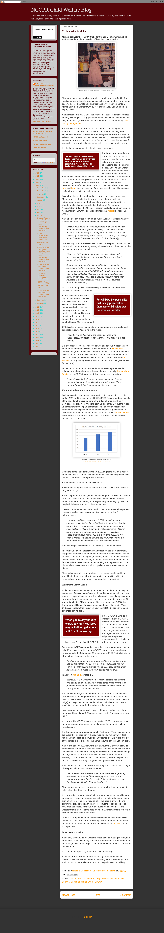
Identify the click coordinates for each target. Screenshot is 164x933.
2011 (37, 331)
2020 (37, 310)
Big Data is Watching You (42, 144)
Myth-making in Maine (42, 243)
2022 (37, 185)
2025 (37, 176)
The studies (117, 349)
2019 (37, 313)
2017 (37, 319)
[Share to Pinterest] (77, 875)
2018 (37, 316)
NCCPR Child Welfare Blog (61, 9)
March (39, 215)
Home (97, 895)
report (111, 211)
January (40, 303)
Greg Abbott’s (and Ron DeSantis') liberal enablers (43, 276)
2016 (37, 322)
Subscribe (38, 37)
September (41, 197)
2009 (37, 337)
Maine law (78, 675)
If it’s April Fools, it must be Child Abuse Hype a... (43, 220)
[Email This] (68, 875)
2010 (37, 334)
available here (122, 412)
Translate (49, 163)
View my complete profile (42, 121)
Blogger (87, 917)
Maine (77, 882)
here (64, 188)
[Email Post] (64, 874)
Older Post (125, 895)
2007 (37, 343)
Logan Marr (67, 882)
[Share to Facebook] (75, 875)
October (40, 194)
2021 (37, 307)
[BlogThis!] (71, 875)
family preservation (104, 878)
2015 (37, 325)
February (40, 300)
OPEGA (98, 882)
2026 (37, 173)
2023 (37, 182)
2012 (37, 328)
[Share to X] (73, 875)
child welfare (88, 878)
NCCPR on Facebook (40, 137)
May (39, 209)
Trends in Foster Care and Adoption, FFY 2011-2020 (96, 461)
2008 (37, 340)
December (41, 188)
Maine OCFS (87, 882)
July (38, 203)
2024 (37, 179)
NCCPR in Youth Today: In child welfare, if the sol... (43, 284)
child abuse (75, 878)
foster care (119, 878)
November (41, 191)
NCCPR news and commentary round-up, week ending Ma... (43, 227)
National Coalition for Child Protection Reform (44, 84)
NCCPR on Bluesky (40, 140)
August (40, 200)
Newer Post (68, 895)
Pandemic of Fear (39, 148)
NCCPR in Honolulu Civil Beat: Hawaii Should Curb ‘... (43, 236)
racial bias (117, 823)
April (39, 212)
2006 (37, 347)
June (39, 206)
